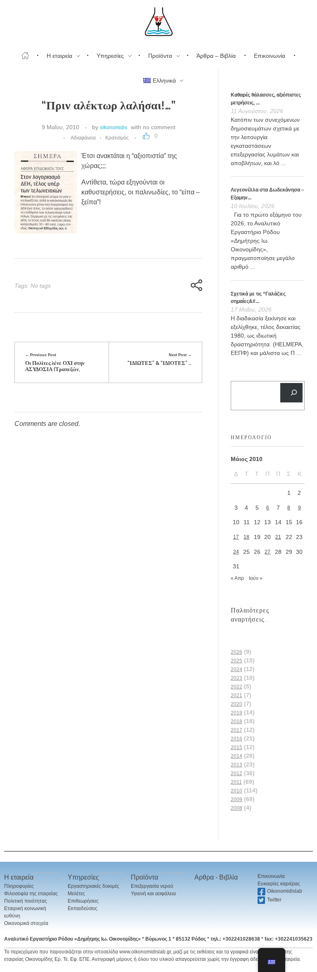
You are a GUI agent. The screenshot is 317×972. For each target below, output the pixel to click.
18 (246, 537)
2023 (236, 678)
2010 (236, 791)
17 (236, 537)
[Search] (291, 392)
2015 (236, 747)
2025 (236, 661)
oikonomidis (113, 127)
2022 (236, 687)
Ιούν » (256, 578)
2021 (236, 695)
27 (267, 552)
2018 (236, 721)
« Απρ (237, 578)
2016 (236, 739)
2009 (236, 799)
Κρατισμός (117, 138)
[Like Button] (146, 136)
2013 (236, 765)
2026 (236, 652)
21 (278, 537)
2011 (236, 782)
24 (236, 552)
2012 (236, 773)
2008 (236, 808)
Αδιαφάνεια (83, 138)
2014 (236, 756)
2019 (236, 713)
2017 (236, 730)
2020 (236, 704)
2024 (236, 669)
